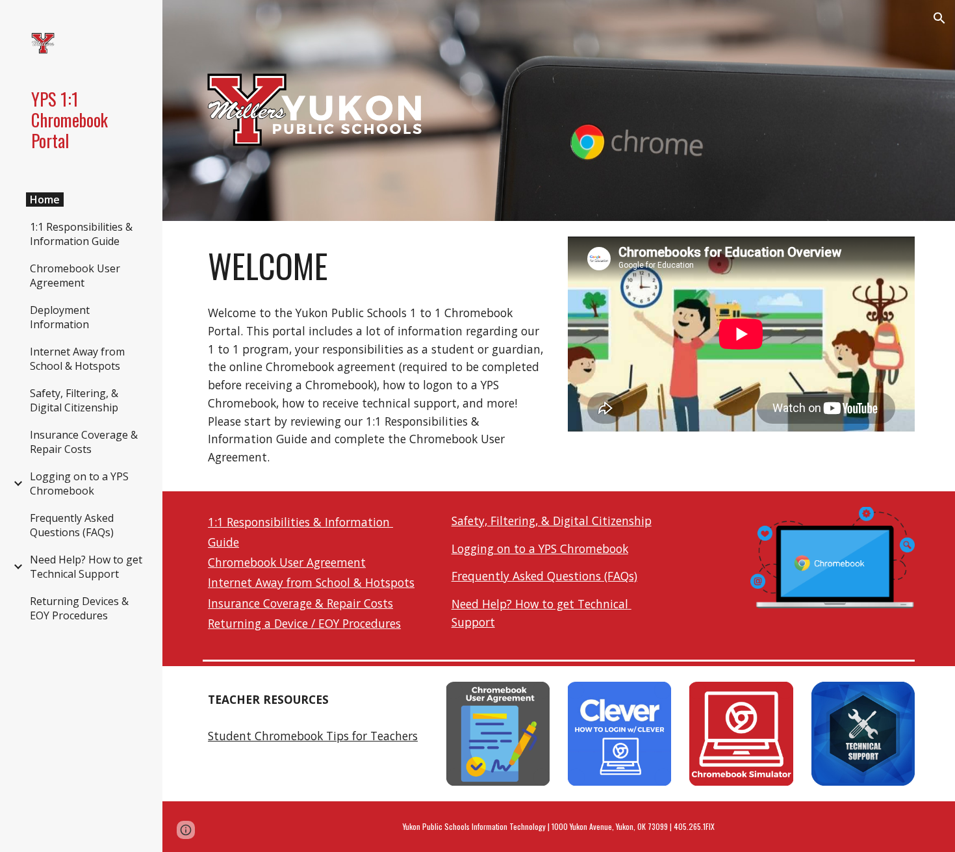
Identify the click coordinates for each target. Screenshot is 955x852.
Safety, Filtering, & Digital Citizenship (552, 520)
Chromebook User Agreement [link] (75, 275)
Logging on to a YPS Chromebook (540, 548)
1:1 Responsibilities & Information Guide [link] (81, 234)
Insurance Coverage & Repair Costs (300, 603)
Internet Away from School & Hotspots (311, 582)
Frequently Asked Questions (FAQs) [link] (72, 525)
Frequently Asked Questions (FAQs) (544, 576)
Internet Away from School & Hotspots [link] (77, 358)
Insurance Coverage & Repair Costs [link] (84, 442)
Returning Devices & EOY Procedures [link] (79, 608)
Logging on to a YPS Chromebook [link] (79, 483)
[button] (939, 18)
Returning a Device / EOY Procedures (304, 623)
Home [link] (45, 199)
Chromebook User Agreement (287, 562)
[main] (376, 266)
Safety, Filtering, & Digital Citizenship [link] (74, 400)
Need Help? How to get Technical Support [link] (86, 566)
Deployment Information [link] (60, 317)
